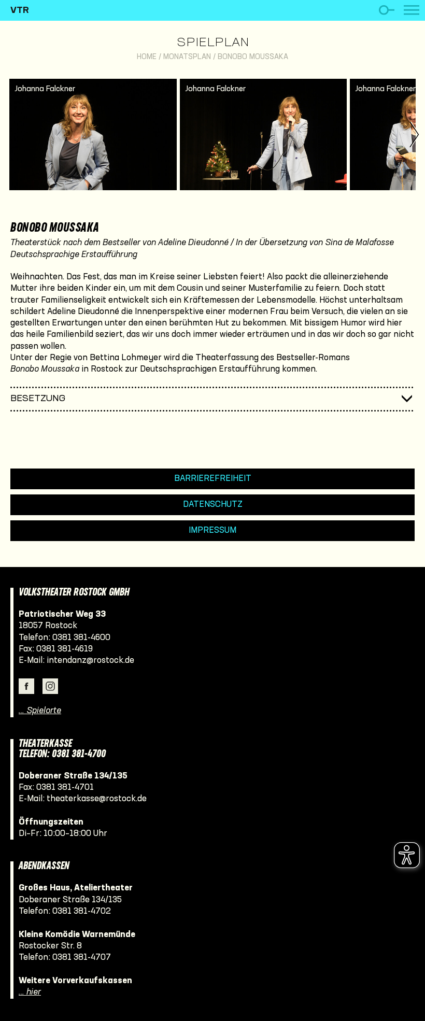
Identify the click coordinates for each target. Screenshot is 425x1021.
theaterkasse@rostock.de (97, 799)
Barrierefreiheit (212, 478)
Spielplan (213, 43)
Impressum (212, 530)
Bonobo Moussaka (253, 57)
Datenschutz (213, 504)
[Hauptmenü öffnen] (411, 10)
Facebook (26, 686)
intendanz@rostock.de (90, 660)
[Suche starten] (386, 10)
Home (147, 57)
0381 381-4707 (81, 957)
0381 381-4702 (81, 911)
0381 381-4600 (81, 637)
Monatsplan (187, 57)
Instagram (50, 686)
